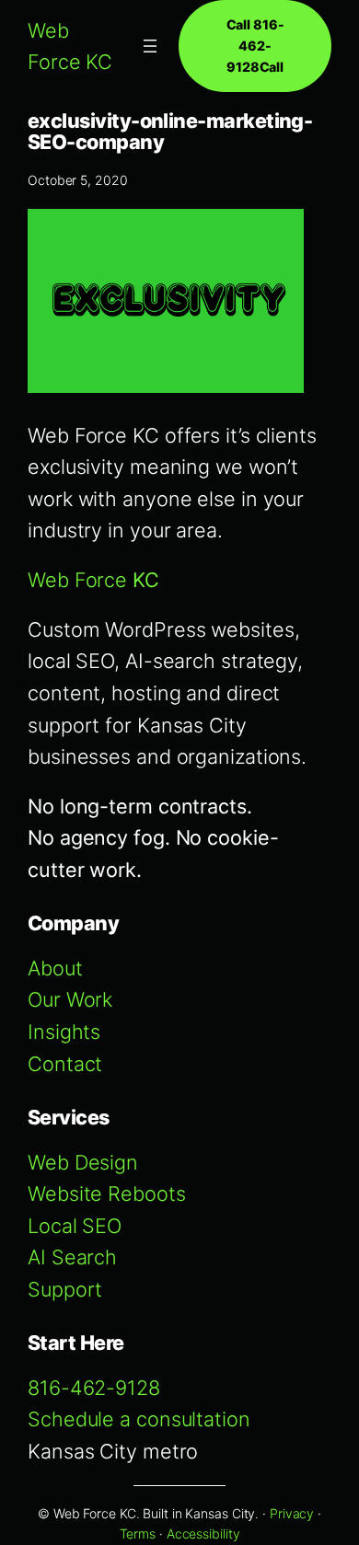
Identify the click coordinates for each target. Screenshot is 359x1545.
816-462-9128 (94, 1388)
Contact (65, 1064)
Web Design (83, 1162)
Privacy (292, 1513)
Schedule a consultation (139, 1419)
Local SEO (75, 1226)
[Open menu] (150, 46)
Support (65, 1289)
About (55, 968)
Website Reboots (107, 1193)
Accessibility (203, 1533)
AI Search (72, 1257)
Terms (138, 1533)
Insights (64, 1031)
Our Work (70, 999)
